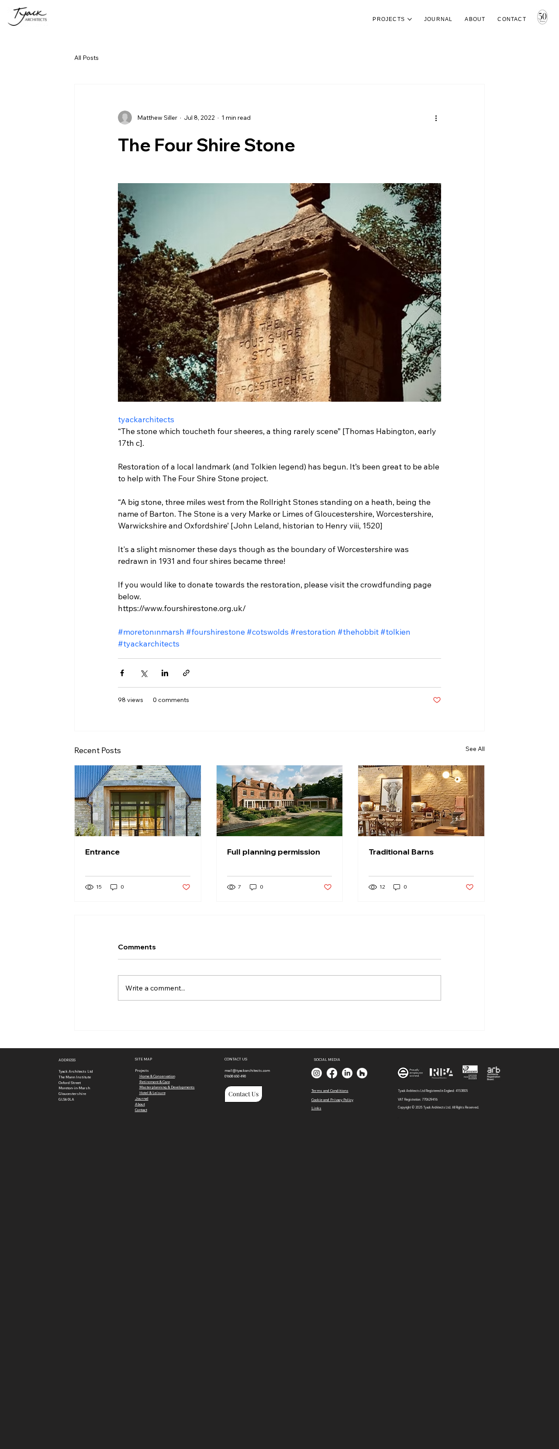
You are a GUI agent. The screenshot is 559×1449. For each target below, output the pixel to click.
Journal (141, 1098)
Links (316, 1108)
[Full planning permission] (280, 800)
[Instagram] (316, 1073)
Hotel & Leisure (152, 1093)
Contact (141, 1110)
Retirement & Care (154, 1082)
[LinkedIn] (347, 1073)
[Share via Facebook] (122, 673)
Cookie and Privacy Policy (332, 1100)
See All (475, 749)
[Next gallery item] (431, 292)
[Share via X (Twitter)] (143, 673)
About (140, 1104)
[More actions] (436, 117)
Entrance (102, 852)
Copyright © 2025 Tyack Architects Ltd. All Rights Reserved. (438, 1107)
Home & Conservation (157, 1076)
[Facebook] (332, 1073)
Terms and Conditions (330, 1090)
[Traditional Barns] (421, 800)
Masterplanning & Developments (167, 1087)
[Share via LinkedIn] (165, 673)
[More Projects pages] (409, 19)
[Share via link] (186, 673)
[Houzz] (362, 1073)
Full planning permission (273, 852)
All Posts (86, 58)
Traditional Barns (401, 852)
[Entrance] (138, 800)
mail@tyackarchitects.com (247, 1070)
